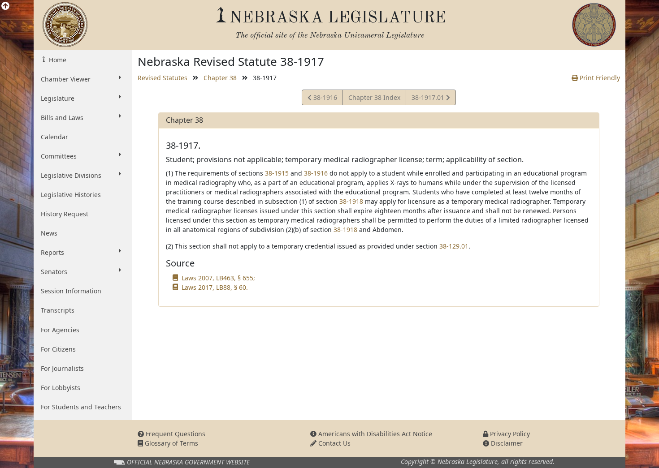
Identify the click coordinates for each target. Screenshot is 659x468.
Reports (52, 252)
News (49, 233)
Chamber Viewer (66, 79)
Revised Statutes (162, 77)
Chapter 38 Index (374, 97)
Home (56, 60)
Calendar (54, 137)
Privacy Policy (509, 433)
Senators (54, 271)
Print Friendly (599, 77)
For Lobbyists (60, 387)
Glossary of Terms (170, 443)
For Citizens (58, 349)
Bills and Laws (62, 117)
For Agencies (60, 330)
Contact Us (333, 443)
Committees (59, 156)
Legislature (57, 98)
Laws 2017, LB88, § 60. (215, 287)
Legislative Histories (71, 194)
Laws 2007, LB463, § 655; (218, 278)
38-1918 (351, 201)
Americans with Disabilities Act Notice (374, 433)
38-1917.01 (428, 99)
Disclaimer (506, 443)
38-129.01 (453, 246)
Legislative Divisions (71, 175)
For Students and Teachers (81, 407)
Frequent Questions (174, 433)
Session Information (71, 291)
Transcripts (57, 310)
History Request (64, 214)
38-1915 (277, 173)
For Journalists (62, 368)
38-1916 (324, 99)
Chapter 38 (220, 77)
